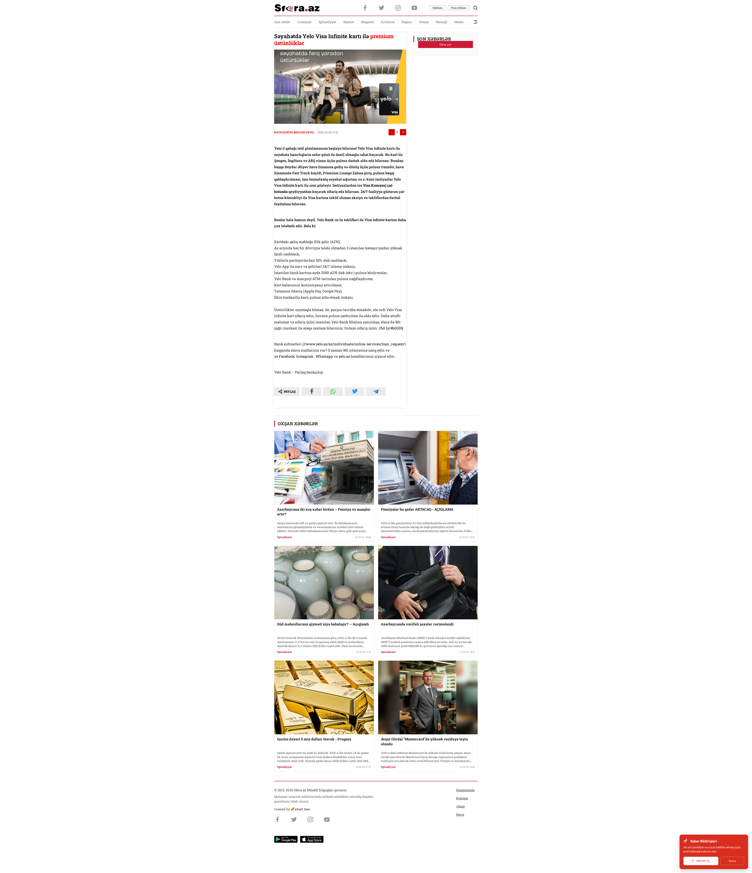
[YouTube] (414, 8)
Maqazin (367, 22)
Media (459, 22)
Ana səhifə (282, 22)
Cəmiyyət (304, 22)
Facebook (287, 356)
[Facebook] (365, 8)
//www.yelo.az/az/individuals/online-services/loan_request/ (354, 344)
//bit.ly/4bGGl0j (391, 328)
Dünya (424, 22)
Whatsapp (324, 356)
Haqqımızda (465, 790)
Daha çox (445, 44)
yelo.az (344, 356)
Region (407, 22)
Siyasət (348, 22)
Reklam (438, 8)
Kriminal (388, 22)
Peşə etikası (458, 8)
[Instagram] (398, 8)
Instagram (305, 356)
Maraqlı (441, 22)
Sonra (732, 860)
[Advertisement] (445, 69)
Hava (460, 814)
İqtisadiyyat (327, 22)
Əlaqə (460, 806)
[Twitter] (381, 8)
